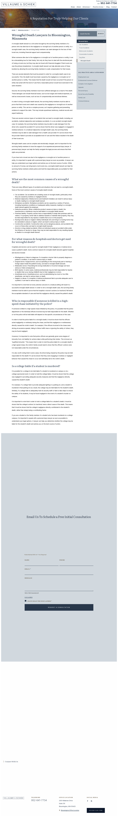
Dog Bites (82, 57)
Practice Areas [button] (98, 7)
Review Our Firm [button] (95, 810)
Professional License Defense (87, 80)
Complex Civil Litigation (85, 84)
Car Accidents (83, 44)
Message (28, 578)
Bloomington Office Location (70, 810)
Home (73, 7)
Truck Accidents (84, 48)
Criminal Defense (83, 101)
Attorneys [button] (86, 7)
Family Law (81, 97)
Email (28, 569)
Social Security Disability (86, 94)
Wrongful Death (85, 60)
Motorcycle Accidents (86, 51)
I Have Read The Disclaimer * (39, 601)
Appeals (81, 87)
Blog (107, 7)
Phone (62, 560)
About (78, 7)
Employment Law (83, 77)
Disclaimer (29, 597)
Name (27, 560)
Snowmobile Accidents (86, 54)
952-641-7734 (109, 3)
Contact (114, 7)
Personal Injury (83, 41)
